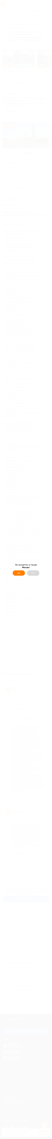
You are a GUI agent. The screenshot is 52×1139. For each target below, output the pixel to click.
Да (19, 573)
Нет (33, 573)
